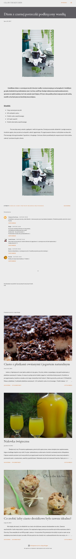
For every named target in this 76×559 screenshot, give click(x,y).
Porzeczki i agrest (14, 205)
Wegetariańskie (39, 205)
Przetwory (24, 205)
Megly (9, 226)
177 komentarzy (16, 385)
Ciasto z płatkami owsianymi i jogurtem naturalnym (37, 364)
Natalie (10, 256)
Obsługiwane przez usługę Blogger (39, 545)
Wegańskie (31, 205)
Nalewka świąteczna (16, 441)
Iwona (9, 248)
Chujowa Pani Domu (13, 217)
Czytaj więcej (68, 385)
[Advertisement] (38, 299)
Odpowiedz (12, 223)
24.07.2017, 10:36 (16, 226)
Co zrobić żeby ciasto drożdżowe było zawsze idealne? (37, 518)
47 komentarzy (16, 462)
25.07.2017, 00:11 (16, 248)
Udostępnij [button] (67, 205)
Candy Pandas (11, 239)
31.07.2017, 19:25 (17, 256)
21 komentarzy (16, 539)
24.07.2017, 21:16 (20, 239)
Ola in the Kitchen (13, 2)
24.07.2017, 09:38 (23, 217)
